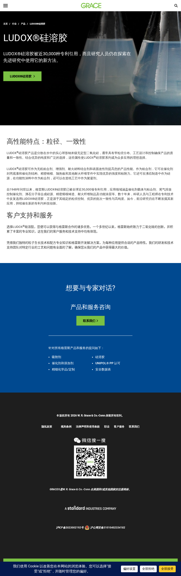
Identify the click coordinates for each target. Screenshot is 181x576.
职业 (106, 426)
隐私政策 (46, 426)
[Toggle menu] (5, 5)
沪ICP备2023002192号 (70, 527)
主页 (5, 24)
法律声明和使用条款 (88, 426)
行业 (14, 24)
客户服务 (119, 426)
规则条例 (66, 426)
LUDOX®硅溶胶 (21, 76)
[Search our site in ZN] (176, 5)
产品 (23, 24)
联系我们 (89, 320)
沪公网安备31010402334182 (107, 527)
